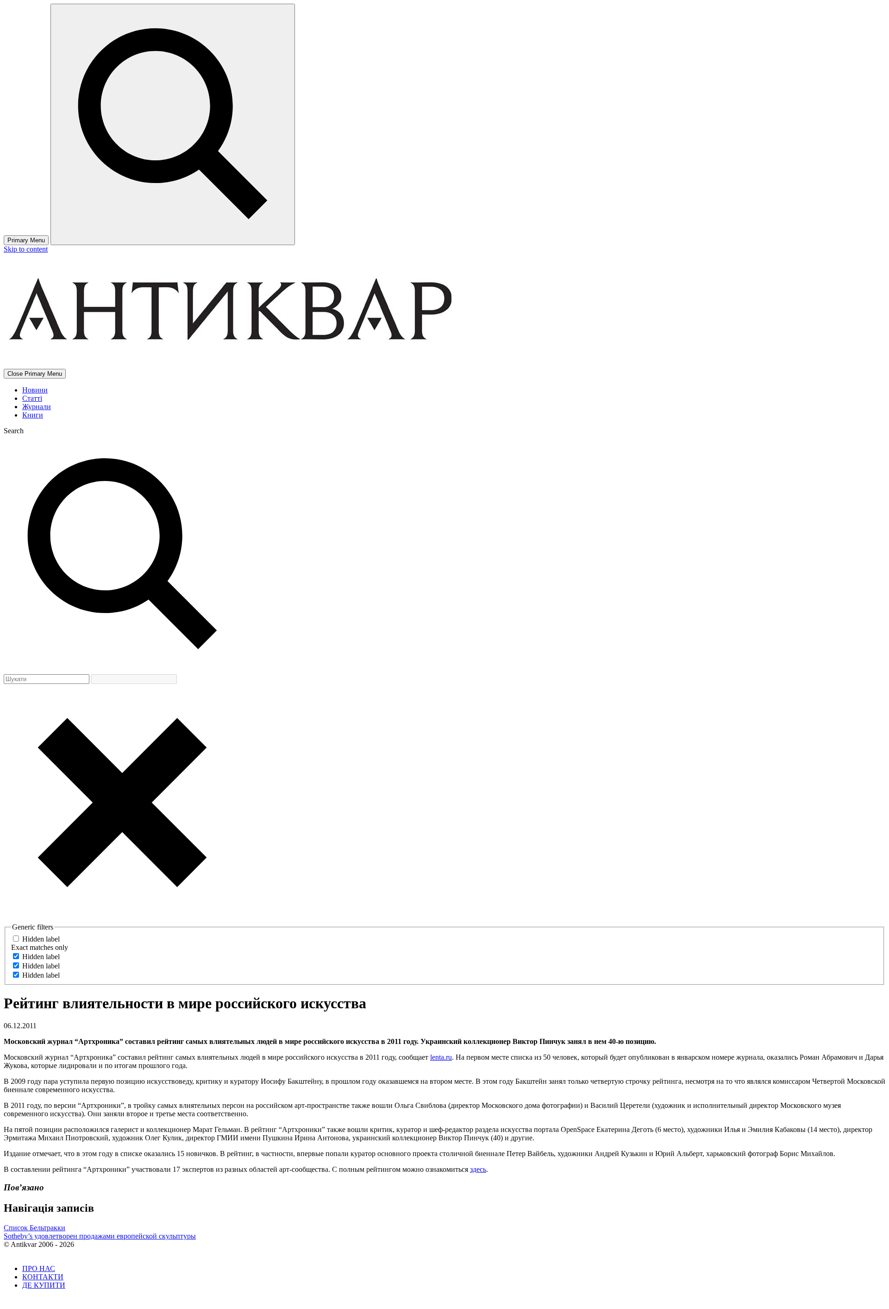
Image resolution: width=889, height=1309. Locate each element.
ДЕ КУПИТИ (43, 1285)
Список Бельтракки (34, 1228)
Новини (35, 390)
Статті (32, 398)
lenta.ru (441, 1057)
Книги (32, 415)
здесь (478, 1169)
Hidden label (41, 939)
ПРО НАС (38, 1268)
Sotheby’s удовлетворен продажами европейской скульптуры (100, 1236)
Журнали (36, 407)
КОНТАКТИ (42, 1277)
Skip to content (26, 249)
